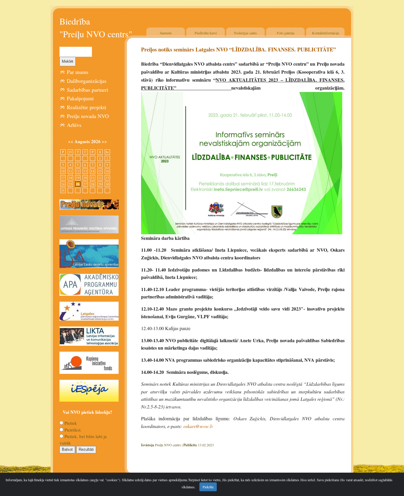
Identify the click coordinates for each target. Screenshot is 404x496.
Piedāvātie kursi (206, 32)
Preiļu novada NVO (88, 115)
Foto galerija (285, 32)
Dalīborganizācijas (86, 80)
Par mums (77, 71)
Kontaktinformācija (325, 32)
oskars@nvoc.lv (198, 426)
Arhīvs (74, 124)
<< (71, 141)
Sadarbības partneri (87, 89)
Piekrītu (208, 486)
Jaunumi (166, 32)
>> (104, 141)
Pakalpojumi (80, 98)
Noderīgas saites (245, 32)
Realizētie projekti (86, 107)
